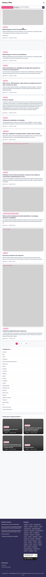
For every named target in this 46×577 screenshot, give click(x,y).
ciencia (31, 524)
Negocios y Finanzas (7, 397)
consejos (30, 526)
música (25, 542)
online (35, 542)
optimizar (39, 542)
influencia (32, 538)
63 (26, 343)
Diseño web (5, 131)
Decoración (5, 359)
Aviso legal (3, 565)
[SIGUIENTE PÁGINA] (29, 344)
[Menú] (43, 2)
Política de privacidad (5, 567)
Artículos (4, 352)
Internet (4, 383)
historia (40, 536)
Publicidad (5, 328)
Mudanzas (5, 390)
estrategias (26, 534)
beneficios (26, 524)
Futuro (25, 536)
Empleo (4, 366)
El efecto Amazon (8, 100)
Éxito (35, 550)
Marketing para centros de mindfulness (21, 6)
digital (41, 526)
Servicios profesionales (7, 409)
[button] (6, 35)
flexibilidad (37, 534)
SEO (25, 546)
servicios (29, 546)
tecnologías (35, 546)
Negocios (4, 395)
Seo (3, 404)
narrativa (30, 542)
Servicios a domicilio (7, 407)
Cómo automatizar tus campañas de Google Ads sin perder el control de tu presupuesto (33, 429)
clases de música (37, 524)
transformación (36, 548)
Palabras (25, 544)
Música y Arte (5, 392)
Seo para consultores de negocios (13, 255)
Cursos (4, 356)
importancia (26, 538)
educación (26, 530)
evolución (32, 534)
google (4, 376)
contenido (36, 526)
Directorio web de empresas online (10, 213)
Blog (3, 354)
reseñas (40, 544)
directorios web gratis (36, 528)
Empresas (5, 27)
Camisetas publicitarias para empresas (14, 331)
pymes (30, 544)
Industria (4, 378)
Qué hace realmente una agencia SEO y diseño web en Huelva (21, 133)
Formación (5, 371)
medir (39, 540)
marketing (34, 540)
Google (30, 536)
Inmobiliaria (5, 380)
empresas (26, 532)
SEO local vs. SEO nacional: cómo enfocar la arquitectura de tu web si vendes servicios (12, 446)
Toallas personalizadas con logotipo (14, 120)
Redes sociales (6, 402)
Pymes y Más (7, 3)
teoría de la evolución (28, 548)
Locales (29, 540)
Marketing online (6, 385)
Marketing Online (6, 388)
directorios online (27, 528)
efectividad (32, 530)
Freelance (5, 373)
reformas (35, 544)
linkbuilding (38, 538)
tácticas (25, 550)
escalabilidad (36, 532)
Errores (31, 532)
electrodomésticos (39, 530)
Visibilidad (31, 550)
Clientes (25, 526)
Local (25, 540)
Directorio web (26, 573)
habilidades (35, 536)
